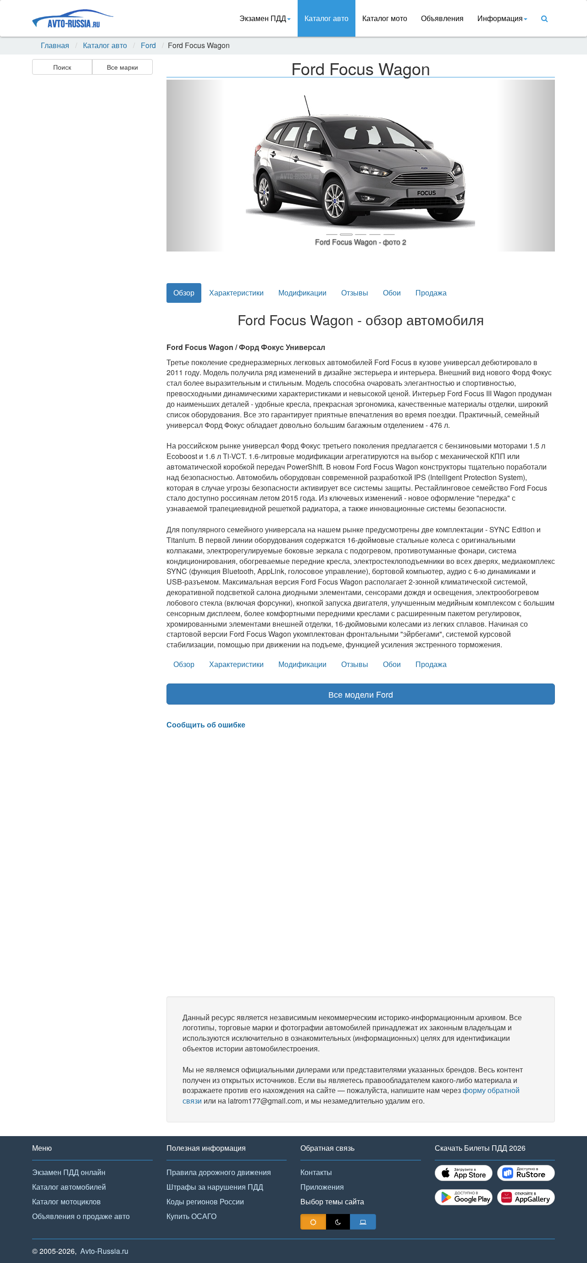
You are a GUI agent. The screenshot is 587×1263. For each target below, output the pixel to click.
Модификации (302, 292)
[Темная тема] (338, 1222)
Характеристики (236, 292)
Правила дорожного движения (218, 1172)
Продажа (431, 292)
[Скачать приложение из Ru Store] (526, 1173)
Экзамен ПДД (262, 18)
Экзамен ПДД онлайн (68, 1172)
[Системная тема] (363, 1222)
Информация (500, 18)
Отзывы (354, 292)
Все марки (122, 66)
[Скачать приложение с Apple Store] (464, 1173)
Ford (148, 45)
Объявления (442, 18)
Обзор (183, 292)
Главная (55, 45)
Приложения (322, 1186)
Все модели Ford (360, 694)
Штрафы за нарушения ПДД (214, 1186)
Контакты (316, 1172)
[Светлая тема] (313, 1222)
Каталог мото (384, 18)
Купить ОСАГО (191, 1216)
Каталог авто (327, 18)
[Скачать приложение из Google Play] (464, 1197)
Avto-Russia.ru (104, 1251)
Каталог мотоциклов (66, 1201)
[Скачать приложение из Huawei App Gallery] (526, 1197)
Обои (392, 292)
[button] (195, 166)
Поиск (62, 66)
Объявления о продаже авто (81, 1216)
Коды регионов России (205, 1201)
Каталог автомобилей (69, 1186)
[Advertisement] (91, 222)
